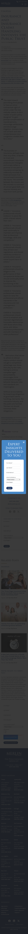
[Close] (23, 442)
